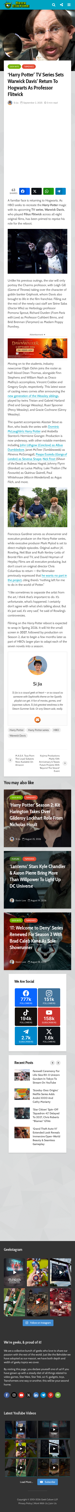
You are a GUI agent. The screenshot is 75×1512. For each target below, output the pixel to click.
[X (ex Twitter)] (29, 1395)
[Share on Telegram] (60, 191)
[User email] (37, 720)
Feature (15, 859)
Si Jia (15, 102)
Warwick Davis (18, 735)
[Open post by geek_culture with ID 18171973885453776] (37, 1272)
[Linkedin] (36, 1395)
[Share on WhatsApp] (48, 191)
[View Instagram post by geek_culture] (23, 1284)
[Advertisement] (37, 145)
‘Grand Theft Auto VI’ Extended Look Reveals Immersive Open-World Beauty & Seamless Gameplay (46, 1136)
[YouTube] (21, 1395)
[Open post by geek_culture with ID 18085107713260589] (60, 1302)
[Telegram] (43, 1395)
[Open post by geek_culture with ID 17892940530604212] (14, 1302)
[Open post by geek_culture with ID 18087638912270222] (14, 1272)
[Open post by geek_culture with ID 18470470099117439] (37, 1302)
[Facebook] (7, 1395)
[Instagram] (14, 1395)
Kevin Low (20, 900)
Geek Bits (14, 66)
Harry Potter (16, 730)
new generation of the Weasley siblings (33, 396)
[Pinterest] (50, 1395)
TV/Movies (29, 66)
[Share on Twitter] (36, 191)
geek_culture (14, 1261)
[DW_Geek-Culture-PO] (37, 348)
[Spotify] (58, 1395)
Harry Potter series (38, 730)
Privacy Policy (25, 1503)
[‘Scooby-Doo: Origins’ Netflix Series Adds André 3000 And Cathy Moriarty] (22, 1093)
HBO (56, 730)
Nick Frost (49, 459)
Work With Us (41, 1503)
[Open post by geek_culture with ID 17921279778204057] (60, 1272)
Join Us (53, 1503)
